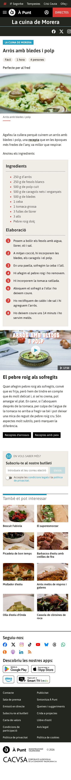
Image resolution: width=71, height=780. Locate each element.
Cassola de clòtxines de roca (51, 616)
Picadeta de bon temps (17, 553)
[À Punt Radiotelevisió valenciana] (23, 749)
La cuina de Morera (35, 22)
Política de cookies (48, 737)
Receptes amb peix (47, 435)
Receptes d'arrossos (17, 435)
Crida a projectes (47, 713)
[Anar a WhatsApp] (64, 644)
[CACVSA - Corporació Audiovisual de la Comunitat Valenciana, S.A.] (30, 759)
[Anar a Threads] (55, 644)
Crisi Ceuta (50, 3)
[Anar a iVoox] (5, 652)
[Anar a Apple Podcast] (13, 652)
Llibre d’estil (44, 720)
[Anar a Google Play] (15, 669)
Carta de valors (12, 720)
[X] (61, 31)
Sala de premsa (12, 699)
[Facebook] (54, 31)
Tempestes (33, 3)
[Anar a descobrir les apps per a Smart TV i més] (33, 679)
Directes (62, 12)
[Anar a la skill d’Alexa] (8, 679)
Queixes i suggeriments (51, 706)
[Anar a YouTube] (39, 644)
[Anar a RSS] (30, 652)
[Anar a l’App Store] (43, 669)
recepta (33, 140)
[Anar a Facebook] (6, 644)
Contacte (8, 692)
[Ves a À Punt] (20, 12)
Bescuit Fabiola (12, 525)
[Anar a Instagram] (22, 644)
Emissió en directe (14, 706)
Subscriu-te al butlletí (15, 713)
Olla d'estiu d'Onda (14, 614)
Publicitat (42, 692)
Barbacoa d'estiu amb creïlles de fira (50, 555)
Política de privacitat (15, 737)
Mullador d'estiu (13, 584)
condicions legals (38, 477)
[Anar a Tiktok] (30, 644)
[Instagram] (69, 31)
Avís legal (42, 726)
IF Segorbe (16, 3)
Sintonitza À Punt (47, 699)
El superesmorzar (47, 525)
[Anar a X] (14, 644)
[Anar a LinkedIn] (22, 652)
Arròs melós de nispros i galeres (52, 586)
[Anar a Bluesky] (47, 644)
